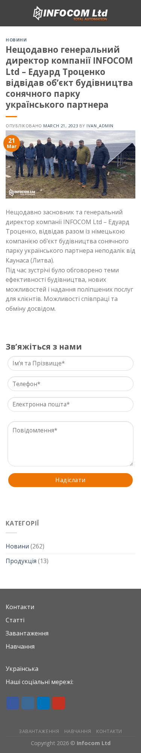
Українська (22, 668)
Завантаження (27, 633)
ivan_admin (100, 125)
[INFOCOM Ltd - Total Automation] (70, 13)
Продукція (21, 561)
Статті (15, 620)
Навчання (20, 646)
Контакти (20, 607)
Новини (17, 546)
